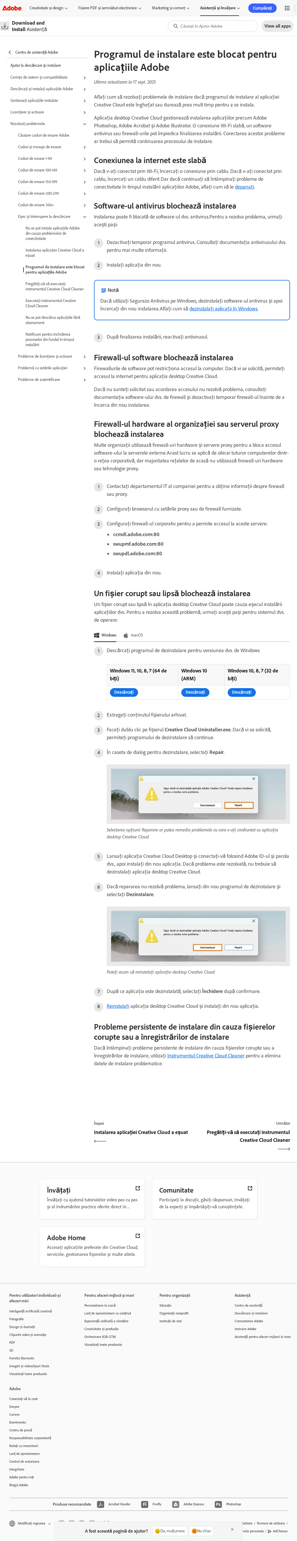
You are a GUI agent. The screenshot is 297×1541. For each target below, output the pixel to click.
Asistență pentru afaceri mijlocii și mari (263, 1337)
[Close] (232, 1529)
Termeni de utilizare (271, 1523)
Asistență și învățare (218, 8)
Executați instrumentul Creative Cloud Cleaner (51, 303)
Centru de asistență (248, 1305)
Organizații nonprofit (174, 1313)
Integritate (16, 1469)
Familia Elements (21, 1358)
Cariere (14, 1414)
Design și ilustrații (22, 1327)
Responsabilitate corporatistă (30, 1438)
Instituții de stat (171, 1321)
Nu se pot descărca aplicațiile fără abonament (53, 320)
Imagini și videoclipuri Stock (29, 1366)
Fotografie (16, 1319)
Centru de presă (20, 1430)
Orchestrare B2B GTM (100, 1337)
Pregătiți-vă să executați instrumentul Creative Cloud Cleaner (55, 286)
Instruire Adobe (245, 1329)
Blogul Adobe (18, 1485)
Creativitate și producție (101, 1329)
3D (11, 1350)
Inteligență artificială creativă (30, 1311)
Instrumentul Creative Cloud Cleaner (206, 1055)
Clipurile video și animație (27, 1335)
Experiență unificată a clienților (106, 1321)
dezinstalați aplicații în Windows (223, 308)
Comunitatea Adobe (249, 1321)
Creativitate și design (46, 8)
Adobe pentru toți (21, 1477)
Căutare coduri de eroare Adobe (43, 135)
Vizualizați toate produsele (28, 1374)
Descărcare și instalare (251, 1313)
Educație (165, 1305)
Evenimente (17, 1422)
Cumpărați (262, 8)
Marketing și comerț (168, 8)
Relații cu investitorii (23, 1446)
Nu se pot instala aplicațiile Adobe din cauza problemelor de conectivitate (53, 233)
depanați (244, 187)
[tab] (105, 635)
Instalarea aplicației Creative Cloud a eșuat (55, 253)
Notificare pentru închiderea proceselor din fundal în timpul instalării (50, 339)
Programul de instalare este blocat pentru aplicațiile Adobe (55, 270)
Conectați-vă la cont (23, 1399)
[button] (287, 8)
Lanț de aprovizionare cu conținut (107, 1313)
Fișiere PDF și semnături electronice (107, 8)
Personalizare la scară (100, 1305)
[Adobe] (12, 8)
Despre (14, 1407)
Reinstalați (118, 1006)
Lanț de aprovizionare (24, 1454)
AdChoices (280, 1531)
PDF (12, 1343)
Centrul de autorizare (24, 1461)
